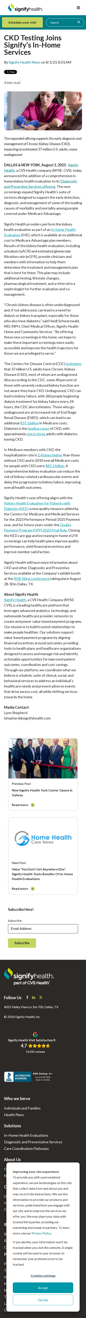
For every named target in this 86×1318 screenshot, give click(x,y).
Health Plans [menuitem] (14, 1114)
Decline (43, 1300)
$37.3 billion (29, 423)
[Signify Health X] (41, 998)
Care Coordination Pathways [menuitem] (26, 1148)
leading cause (38, 428)
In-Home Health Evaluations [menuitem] (26, 1135)
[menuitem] (23, 22)
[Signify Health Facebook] (27, 998)
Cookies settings (43, 1275)
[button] (78, 7)
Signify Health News (25, 62)
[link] (43, 774)
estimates (73, 363)
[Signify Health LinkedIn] (34, 998)
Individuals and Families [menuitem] (22, 1108)
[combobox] (65, 22)
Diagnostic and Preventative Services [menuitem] (33, 1142)
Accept (43, 1288)
